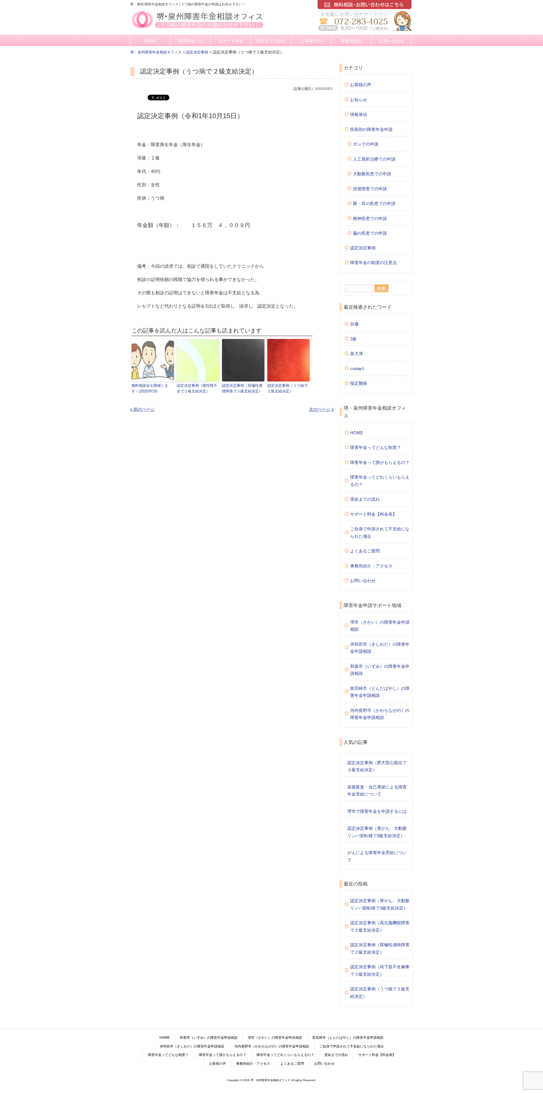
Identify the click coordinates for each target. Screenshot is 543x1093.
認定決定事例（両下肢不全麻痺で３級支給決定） (380, 970)
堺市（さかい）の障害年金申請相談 (380, 626)
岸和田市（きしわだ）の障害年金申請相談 (380, 648)
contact (357, 368)
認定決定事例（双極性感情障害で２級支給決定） (242, 388)
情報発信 (358, 114)
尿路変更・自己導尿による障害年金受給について (377, 791)
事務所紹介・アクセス (371, 565)
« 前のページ (142, 409)
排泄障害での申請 (370, 188)
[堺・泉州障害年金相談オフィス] (197, 29)
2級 (353, 338)
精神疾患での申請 (370, 218)
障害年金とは (190, 40)
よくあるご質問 (365, 550)
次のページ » (321, 409)
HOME (150, 40)
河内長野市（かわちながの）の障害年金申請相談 (380, 714)
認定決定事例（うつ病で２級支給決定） (287, 388)
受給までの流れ (271, 40)
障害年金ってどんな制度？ (375, 447)
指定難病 (358, 383)
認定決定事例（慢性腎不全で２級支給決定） (197, 388)
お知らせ (358, 99)
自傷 (354, 323)
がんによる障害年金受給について (377, 856)
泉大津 (356, 353)
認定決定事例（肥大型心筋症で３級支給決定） (377, 766)
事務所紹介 (351, 40)
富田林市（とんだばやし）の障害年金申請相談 (380, 692)
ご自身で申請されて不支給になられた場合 (380, 532)
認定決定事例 (363, 247)
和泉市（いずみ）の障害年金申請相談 (380, 670)
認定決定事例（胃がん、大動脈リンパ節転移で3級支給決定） (377, 832)
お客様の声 (311, 40)
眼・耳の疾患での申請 (374, 203)
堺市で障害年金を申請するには (377, 811)
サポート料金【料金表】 (373, 514)
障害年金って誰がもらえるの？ (380, 462)
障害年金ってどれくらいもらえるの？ (380, 481)
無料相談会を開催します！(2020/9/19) (150, 388)
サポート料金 (231, 40)
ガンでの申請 (365, 144)
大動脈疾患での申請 (372, 173)
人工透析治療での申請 (374, 159)
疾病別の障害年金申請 (371, 129)
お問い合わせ (391, 40)
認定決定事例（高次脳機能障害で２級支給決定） (380, 926)
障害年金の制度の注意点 (373, 262)
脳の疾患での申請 (370, 233)
